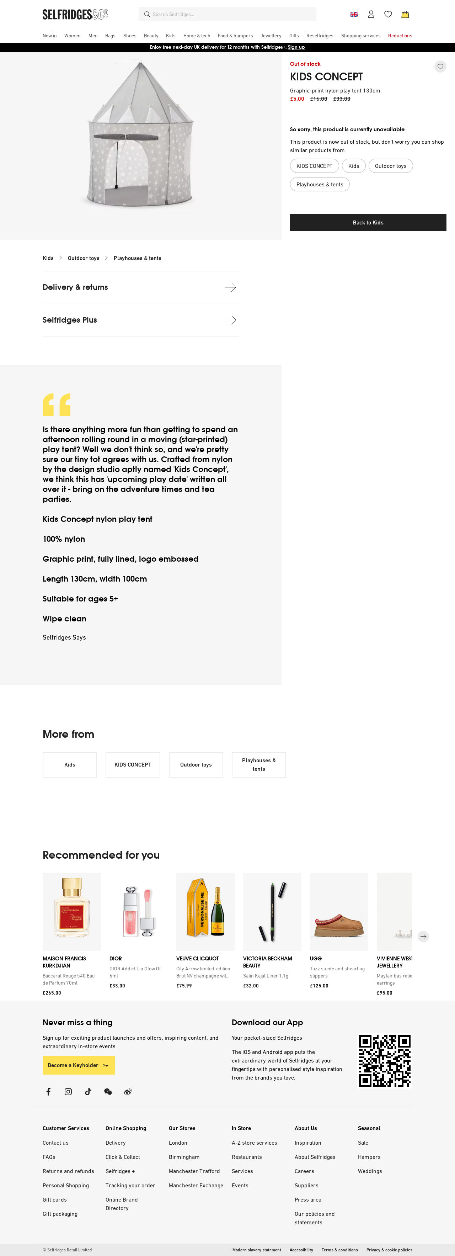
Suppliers (306, 1185)
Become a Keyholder (73, 1065)
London (178, 1142)
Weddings (370, 1171)
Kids (48, 258)
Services (242, 1171)
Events (240, 1185)
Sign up (296, 47)
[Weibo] (128, 1096)
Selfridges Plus (70, 320)
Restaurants (247, 1157)
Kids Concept (200, 469)
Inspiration (308, 1142)
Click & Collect (123, 1157)
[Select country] (354, 14)
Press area (308, 1199)
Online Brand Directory (122, 1203)
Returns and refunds (68, 1171)
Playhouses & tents (137, 258)
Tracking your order (130, 1185)
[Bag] (405, 14)
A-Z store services (254, 1142)
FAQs (49, 1157)
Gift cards (55, 1199)
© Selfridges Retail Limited (67, 1249)
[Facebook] (48, 1096)
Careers (304, 1171)
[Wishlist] (388, 14)
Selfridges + (120, 1171)
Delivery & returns (75, 287)
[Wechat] (108, 1096)
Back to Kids (368, 222)
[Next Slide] (423, 936)
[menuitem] (50, 35)
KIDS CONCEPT (326, 76)
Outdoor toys (84, 258)
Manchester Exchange (196, 1185)
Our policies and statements (315, 1217)
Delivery (116, 1142)
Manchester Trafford (194, 1171)
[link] (70, 979)
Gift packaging (60, 1213)
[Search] (147, 14)
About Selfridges (315, 1157)
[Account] (371, 14)
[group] (227, 937)
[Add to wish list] (440, 66)
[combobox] (233, 14)
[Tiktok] (88, 1096)
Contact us (56, 1142)
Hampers (369, 1157)
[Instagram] (68, 1096)
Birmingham (184, 1157)
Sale (363, 1142)
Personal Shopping (66, 1185)
